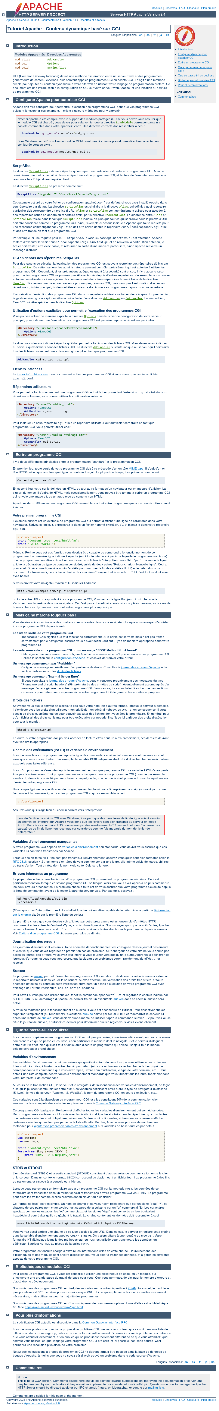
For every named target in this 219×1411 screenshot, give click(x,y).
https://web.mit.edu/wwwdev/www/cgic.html (54, 1307)
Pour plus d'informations (193, 85)
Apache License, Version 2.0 (42, 1403)
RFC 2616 (20, 861)
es (148, 35)
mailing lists (156, 1387)
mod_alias (22, 59)
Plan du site (208, 8)
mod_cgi (21, 63)
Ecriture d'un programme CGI (39, 933)
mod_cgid (21, 67)
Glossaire (193, 8)
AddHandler (55, 59)
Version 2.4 (69, 20)
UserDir (19, 283)
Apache (11, 20)
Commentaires (187, 96)
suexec (38, 976)
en (140, 35)
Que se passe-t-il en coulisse (196, 75)
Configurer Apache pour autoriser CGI (192, 56)
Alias (123, 206)
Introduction (185, 49)
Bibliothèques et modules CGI (196, 80)
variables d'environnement (80, 847)
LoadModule (124, 122)
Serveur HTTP (28, 20)
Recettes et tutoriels (92, 20)
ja (161, 35)
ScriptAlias (56, 67)
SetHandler (134, 298)
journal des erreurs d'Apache (140, 667)
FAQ (182, 8)
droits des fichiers (69, 671)
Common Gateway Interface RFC (118, 1103)
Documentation (49, 20)
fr (154, 35)
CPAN (132, 1288)
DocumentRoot (115, 215)
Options (53, 63)
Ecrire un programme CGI (194, 62)
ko (167, 35)
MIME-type (136, 468)
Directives (170, 8)
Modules (157, 8)
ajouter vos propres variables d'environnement (65, 1126)
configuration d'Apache (69, 658)
